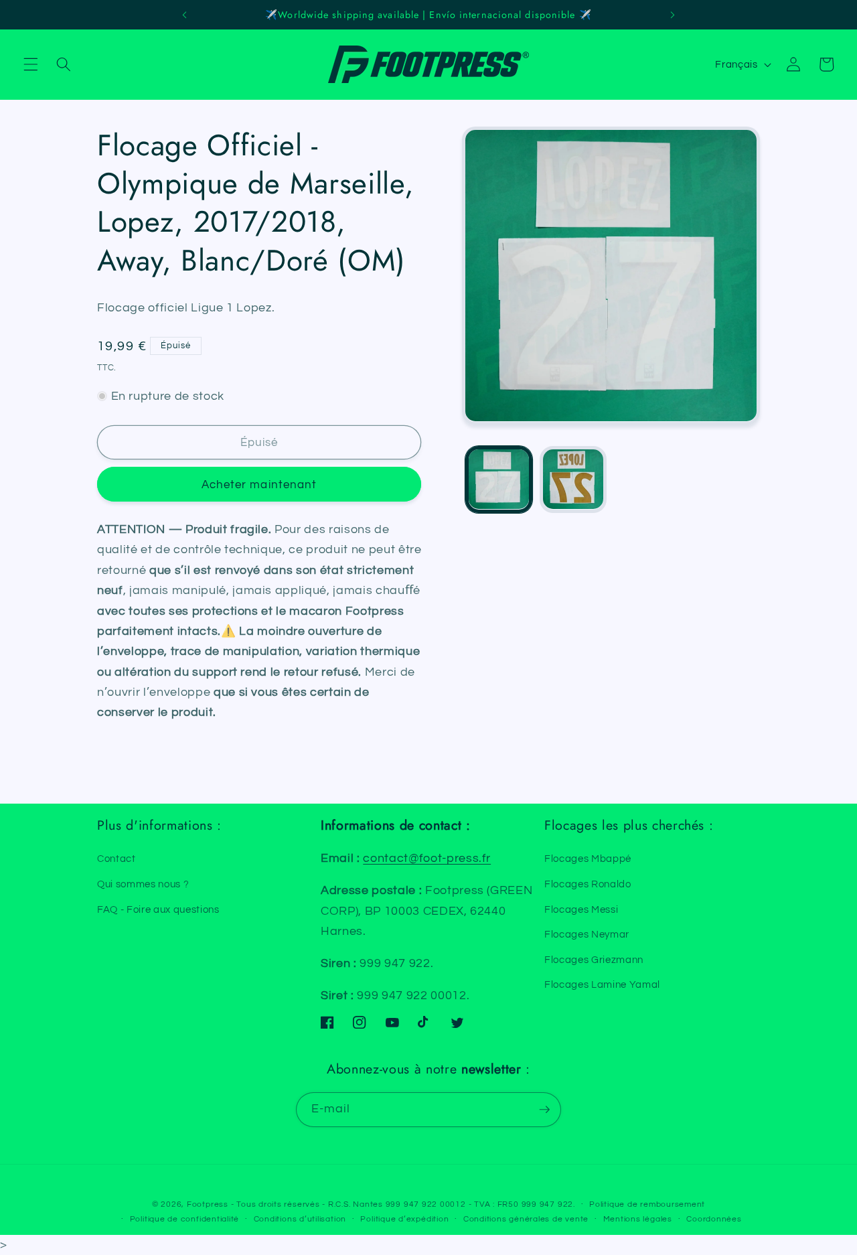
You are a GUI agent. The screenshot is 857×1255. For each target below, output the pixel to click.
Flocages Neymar (586, 934)
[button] (31, 64)
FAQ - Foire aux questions (158, 909)
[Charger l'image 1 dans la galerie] (498, 479)
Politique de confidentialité (185, 1219)
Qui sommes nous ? (143, 884)
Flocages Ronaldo (587, 884)
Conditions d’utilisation (300, 1219)
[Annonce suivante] (672, 14)
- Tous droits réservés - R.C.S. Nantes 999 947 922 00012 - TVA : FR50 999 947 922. (403, 1204)
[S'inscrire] (544, 1109)
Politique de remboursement (647, 1204)
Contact (116, 858)
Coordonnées (713, 1219)
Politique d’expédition (404, 1219)
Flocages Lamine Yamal (602, 984)
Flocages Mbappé (587, 858)
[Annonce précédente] (185, 14)
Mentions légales (637, 1219)
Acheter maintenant (259, 484)
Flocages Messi (581, 909)
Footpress (207, 1204)
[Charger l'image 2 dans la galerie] (573, 479)
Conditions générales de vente (526, 1219)
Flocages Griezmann (593, 959)
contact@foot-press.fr (427, 859)
